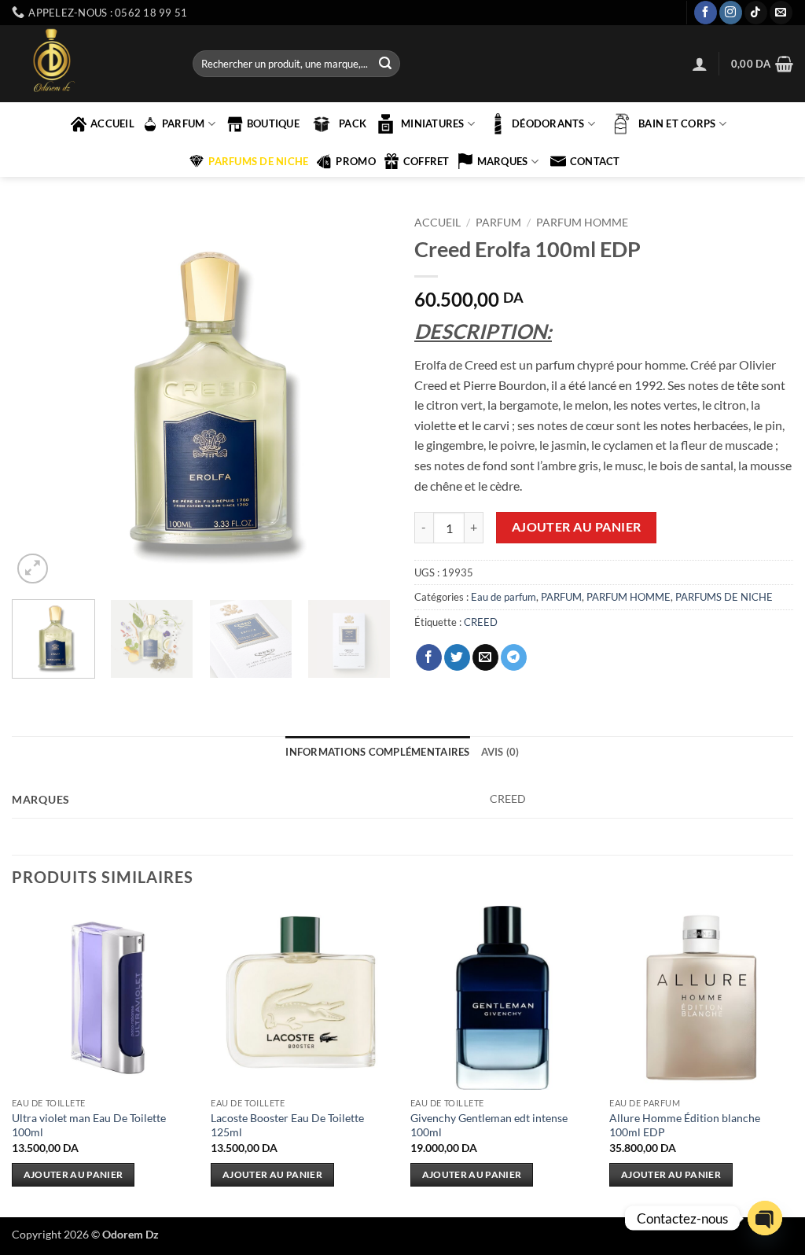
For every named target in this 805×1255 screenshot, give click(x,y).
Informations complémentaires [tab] (377, 751)
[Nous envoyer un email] (781, 12)
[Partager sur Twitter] (457, 657)
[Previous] (39, 398)
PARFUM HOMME (582, 222)
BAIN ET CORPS (676, 123)
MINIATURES (433, 123)
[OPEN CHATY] (765, 1218)
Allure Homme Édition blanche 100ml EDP (684, 1125)
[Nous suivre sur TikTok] (755, 12)
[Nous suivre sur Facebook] (705, 12)
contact (595, 161)
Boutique (273, 123)
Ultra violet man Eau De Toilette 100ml (89, 1125)
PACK (352, 123)
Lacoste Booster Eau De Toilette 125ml (287, 1125)
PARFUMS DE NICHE (258, 161)
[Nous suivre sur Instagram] (730, 12)
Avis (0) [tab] (500, 751)
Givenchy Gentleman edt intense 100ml (489, 1125)
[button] (700, 63)
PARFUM (183, 123)
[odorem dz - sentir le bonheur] (90, 63)
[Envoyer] (385, 63)
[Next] (363, 398)
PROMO (355, 161)
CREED (481, 622)
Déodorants (548, 123)
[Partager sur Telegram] (514, 657)
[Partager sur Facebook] (429, 657)
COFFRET (426, 161)
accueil (112, 123)
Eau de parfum (503, 597)
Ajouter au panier (576, 527)
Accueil (437, 222)
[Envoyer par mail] (485, 657)
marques (502, 161)
